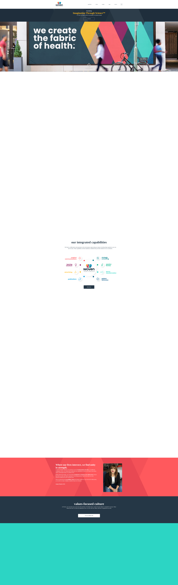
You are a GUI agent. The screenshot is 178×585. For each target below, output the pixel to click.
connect (115, 4)
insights (103, 4)
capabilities (89, 4)
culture (97, 4)
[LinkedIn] (121, 4)
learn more (89, 286)
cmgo (109, 4)
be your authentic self (89, 515)
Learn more (89, 18)
